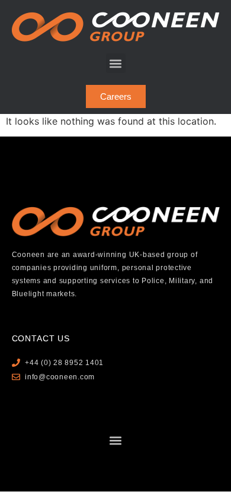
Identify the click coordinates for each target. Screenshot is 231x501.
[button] (116, 63)
